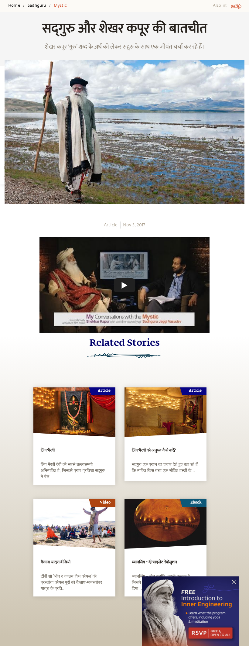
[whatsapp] (8, 133)
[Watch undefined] (124, 285)
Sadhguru (37, 5)
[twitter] (6, 156)
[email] (6, 178)
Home (14, 5)
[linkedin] (6, 167)
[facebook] (7, 144)
